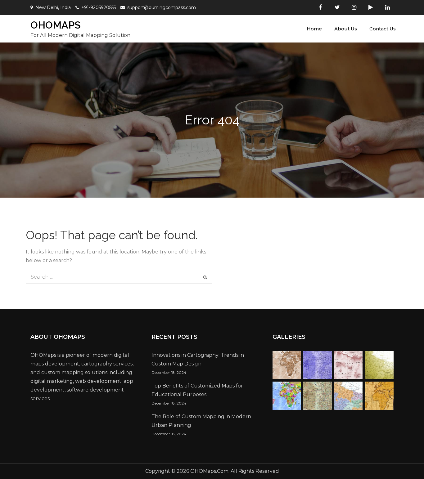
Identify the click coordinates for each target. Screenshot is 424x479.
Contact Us (382, 29)
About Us (345, 29)
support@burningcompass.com (161, 7)
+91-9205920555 (98, 7)
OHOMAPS (55, 25)
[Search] (205, 277)
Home (314, 29)
